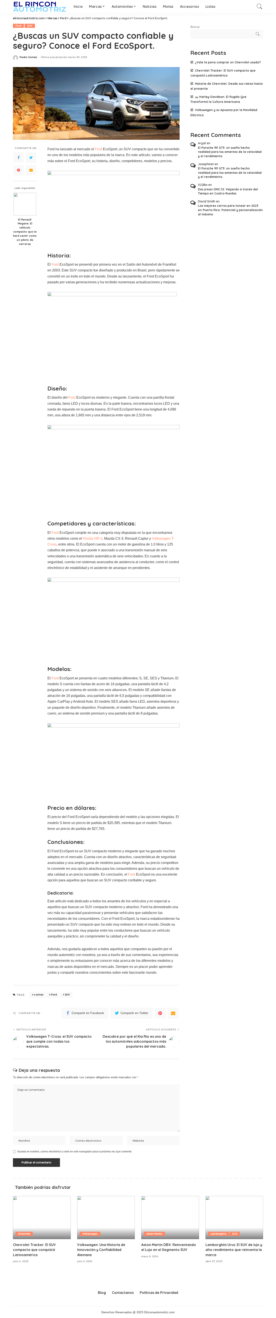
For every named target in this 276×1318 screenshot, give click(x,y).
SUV (29, 25)
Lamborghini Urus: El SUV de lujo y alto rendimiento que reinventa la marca (233, 1250)
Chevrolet (24, 1233)
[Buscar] (259, 6)
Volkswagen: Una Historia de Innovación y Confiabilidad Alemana (101, 1250)
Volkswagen (90, 1233)
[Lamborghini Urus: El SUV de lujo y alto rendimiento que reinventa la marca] (234, 1217)
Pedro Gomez (28, 57)
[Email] (31, 170)
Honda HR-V (92, 538)
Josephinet (206, 164)
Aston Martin (154, 1233)
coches (38, 994)
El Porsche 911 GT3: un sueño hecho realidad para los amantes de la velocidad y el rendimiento (230, 152)
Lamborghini (219, 1233)
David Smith (206, 201)
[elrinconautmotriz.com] (40, 6)
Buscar (195, 26)
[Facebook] (18, 157)
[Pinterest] (18, 170)
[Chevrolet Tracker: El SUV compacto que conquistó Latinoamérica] (42, 1217)
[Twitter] (31, 157)
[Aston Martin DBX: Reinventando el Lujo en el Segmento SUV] (170, 1217)
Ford (18, 25)
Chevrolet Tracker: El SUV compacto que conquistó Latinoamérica (34, 1250)
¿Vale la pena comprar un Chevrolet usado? (228, 62)
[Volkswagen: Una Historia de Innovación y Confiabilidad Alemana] (106, 1217)
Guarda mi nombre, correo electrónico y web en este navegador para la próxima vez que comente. (74, 1151)
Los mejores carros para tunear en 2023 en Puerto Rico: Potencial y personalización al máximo (230, 210)
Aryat (202, 143)
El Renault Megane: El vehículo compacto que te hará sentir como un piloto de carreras (25, 232)
